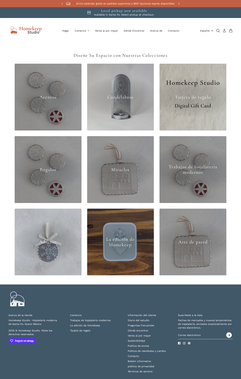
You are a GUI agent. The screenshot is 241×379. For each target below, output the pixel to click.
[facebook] (179, 343)
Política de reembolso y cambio (147, 351)
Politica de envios (138, 345)
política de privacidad (141, 366)
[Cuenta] (224, 30)
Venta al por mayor (139, 335)
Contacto (133, 356)
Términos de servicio (140, 371)
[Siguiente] (178, 3)
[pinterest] (189, 343)
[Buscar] (218, 30)
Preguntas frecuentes (141, 325)
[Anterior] (62, 3)
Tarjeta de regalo (80, 330)
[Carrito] (231, 30)
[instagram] (184, 343)
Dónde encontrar (138, 330)
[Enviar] (229, 335)
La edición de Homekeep (85, 325)
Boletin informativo (139, 361)
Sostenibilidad (136, 340)
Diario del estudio (138, 320)
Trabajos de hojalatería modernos (90, 320)
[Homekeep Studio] (26, 31)
